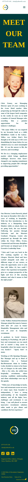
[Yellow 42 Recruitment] (5, 10)
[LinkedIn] (12, 454)
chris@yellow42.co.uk (19, 1)
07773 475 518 (6, 1)
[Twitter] (7, 454)
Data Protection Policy (6, 477)
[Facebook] (2, 454)
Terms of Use (18, 477)
